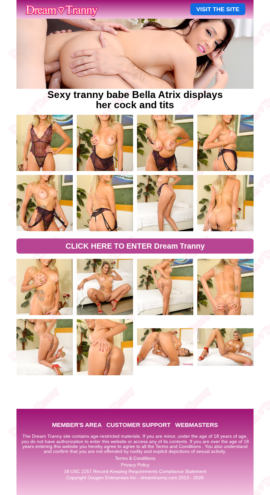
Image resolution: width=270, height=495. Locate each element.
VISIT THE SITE (217, 9)
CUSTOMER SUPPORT (138, 425)
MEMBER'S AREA (77, 425)
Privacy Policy (135, 464)
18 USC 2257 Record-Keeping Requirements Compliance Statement (135, 471)
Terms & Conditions (135, 458)
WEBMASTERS (196, 425)
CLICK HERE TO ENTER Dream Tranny (135, 246)
